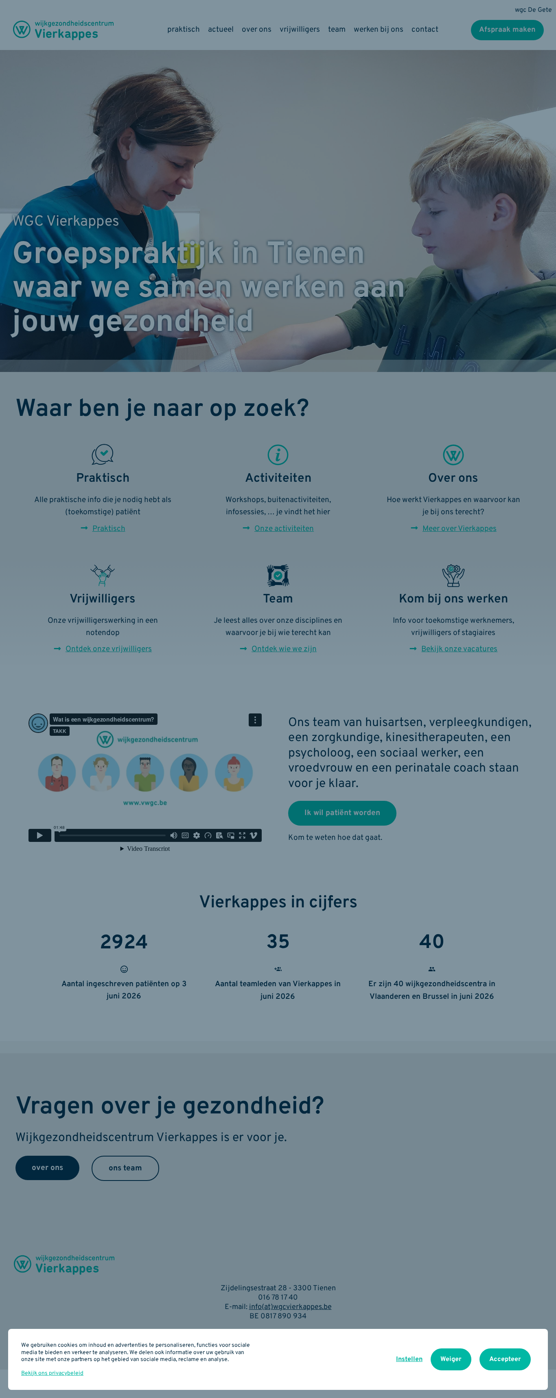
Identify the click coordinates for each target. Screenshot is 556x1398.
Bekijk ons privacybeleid (52, 1373)
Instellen (409, 1359)
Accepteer (505, 1359)
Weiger (451, 1359)
